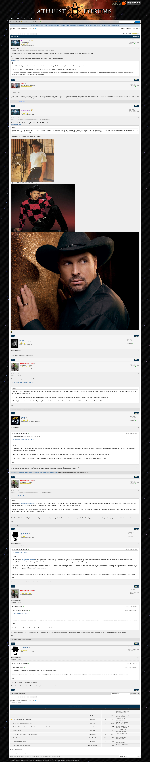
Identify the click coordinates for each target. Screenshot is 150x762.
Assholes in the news (18, 738)
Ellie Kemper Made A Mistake (19, 495)
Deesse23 (123, 723)
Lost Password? (29, 21)
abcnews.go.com (15, 60)
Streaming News (17, 712)
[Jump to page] (35, 34)
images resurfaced (27, 503)
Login (24, 21)
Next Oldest (15, 693)
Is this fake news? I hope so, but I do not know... (25, 734)
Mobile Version (35, 756)
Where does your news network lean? (22, 723)
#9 (138, 600)
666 (28, 34)
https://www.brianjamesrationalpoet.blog (79, 472)
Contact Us (13, 756)
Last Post (118, 712)
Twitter (103, 25)
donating (57, 25)
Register (37, 21)
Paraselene (46, 119)
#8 (138, 543)
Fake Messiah (124, 727)
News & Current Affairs (29, 28)
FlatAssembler (92, 734)
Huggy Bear (92, 726)
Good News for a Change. (19, 741)
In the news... (16, 715)
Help (41, 18)
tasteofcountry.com (16, 124)
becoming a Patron (65, 25)
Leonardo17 (92, 719)
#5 (138, 373)
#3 (138, 117)
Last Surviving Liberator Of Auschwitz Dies (22, 382)
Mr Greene (123, 720)
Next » (31, 34)
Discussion (20, 28)
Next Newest (22, 693)
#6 (138, 427)
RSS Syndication (56, 756)
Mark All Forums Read (45, 756)
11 (105, 719)
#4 (138, 350)
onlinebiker (46, 545)
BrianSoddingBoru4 (50, 50)
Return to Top (28, 756)
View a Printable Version (17, 749)
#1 (138, 48)
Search (25, 18)
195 (105, 738)
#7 (138, 490)
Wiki (19, 18)
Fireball (122, 738)
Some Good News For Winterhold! (21, 745)
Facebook (116, 25)
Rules (13, 18)
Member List (34, 18)
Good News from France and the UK (22, 719)
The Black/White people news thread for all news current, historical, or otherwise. (33, 726)
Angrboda (92, 715)
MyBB (16, 758)
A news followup (17, 730)
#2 (138, 91)
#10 (138, 657)
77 (105, 726)
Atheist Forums (13, 28)
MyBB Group (27, 758)
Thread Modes (136, 36)
